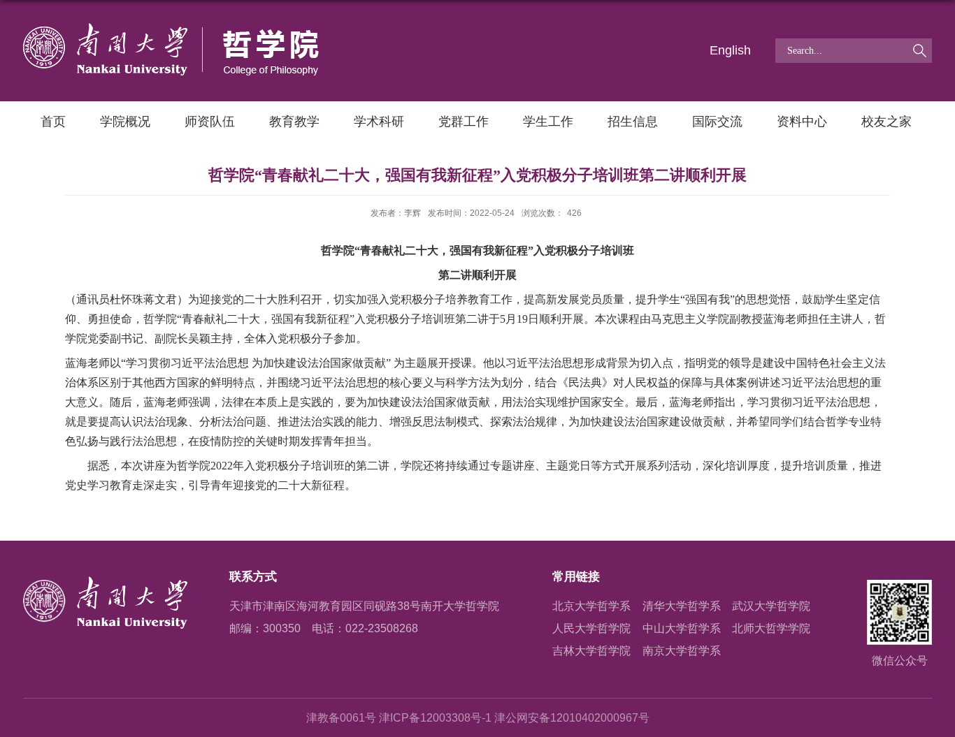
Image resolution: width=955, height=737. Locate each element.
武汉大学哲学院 (771, 606)
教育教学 (294, 122)
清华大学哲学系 (681, 606)
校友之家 (886, 122)
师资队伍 (210, 122)
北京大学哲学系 (591, 606)
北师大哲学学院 (771, 628)
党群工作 (463, 122)
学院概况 (125, 122)
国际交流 (717, 122)
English (730, 50)
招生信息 (633, 122)
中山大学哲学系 (681, 628)
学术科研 (379, 122)
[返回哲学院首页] (171, 28)
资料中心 (802, 122)
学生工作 (548, 122)
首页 (53, 122)
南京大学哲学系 (681, 651)
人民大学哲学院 (591, 628)
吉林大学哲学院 (591, 651)
